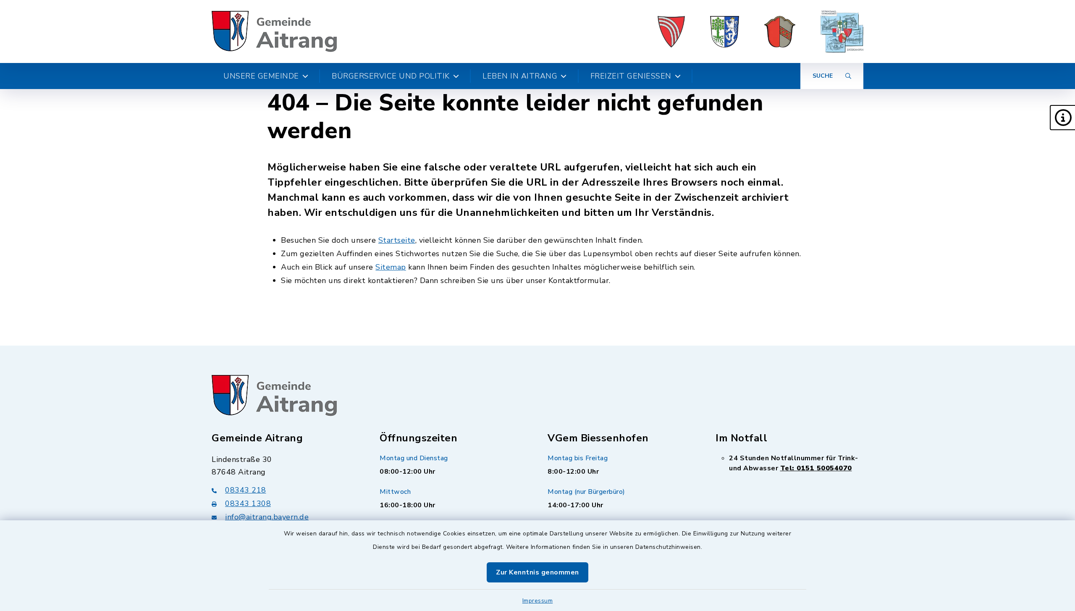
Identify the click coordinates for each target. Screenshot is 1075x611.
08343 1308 (248, 503)
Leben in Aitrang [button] (519, 76)
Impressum (537, 601)
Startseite (396, 240)
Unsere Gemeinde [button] (261, 76)
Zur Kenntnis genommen (537, 572)
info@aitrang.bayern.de (267, 517)
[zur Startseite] (274, 31)
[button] (1062, 117)
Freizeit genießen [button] (630, 76)
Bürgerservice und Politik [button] (391, 76)
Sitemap (390, 267)
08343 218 (245, 490)
